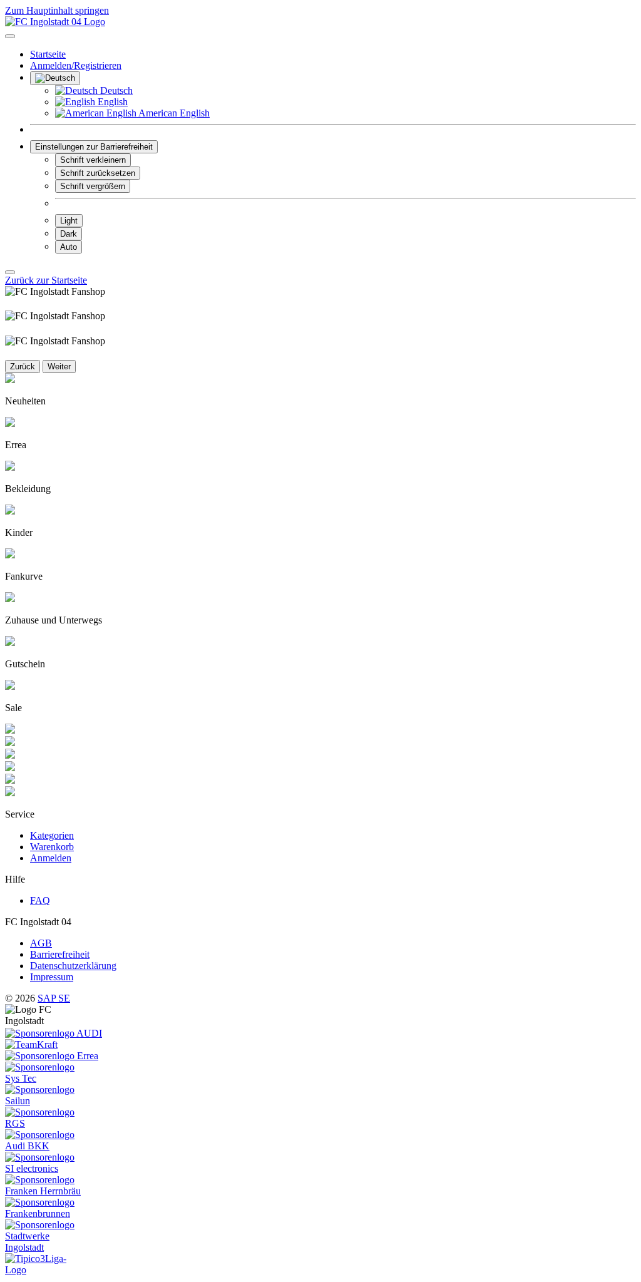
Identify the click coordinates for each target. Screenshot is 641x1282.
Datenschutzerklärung (73, 965)
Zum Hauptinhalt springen (57, 10)
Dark (68, 233)
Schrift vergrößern (92, 186)
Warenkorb (52, 846)
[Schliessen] (10, 272)
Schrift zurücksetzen (97, 173)
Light (69, 220)
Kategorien (52, 835)
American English (173, 113)
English (111, 101)
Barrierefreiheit (60, 954)
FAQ (40, 900)
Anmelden (50, 858)
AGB (41, 943)
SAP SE (54, 998)
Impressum (51, 977)
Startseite (48, 54)
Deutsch (115, 90)
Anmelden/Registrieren (75, 65)
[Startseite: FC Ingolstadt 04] (55, 21)
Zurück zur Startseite (46, 280)
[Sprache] (55, 78)
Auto (68, 247)
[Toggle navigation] (10, 36)
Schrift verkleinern (93, 160)
